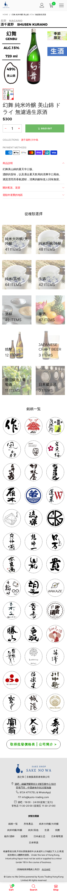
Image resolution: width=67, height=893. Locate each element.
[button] (5, 128)
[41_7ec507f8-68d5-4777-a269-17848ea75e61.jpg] (12, 610)
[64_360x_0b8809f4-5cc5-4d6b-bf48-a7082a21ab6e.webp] (55, 703)
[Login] (42, 5)
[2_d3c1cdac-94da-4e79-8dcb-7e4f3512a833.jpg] (12, 472)
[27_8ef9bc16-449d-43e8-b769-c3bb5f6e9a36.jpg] (12, 449)
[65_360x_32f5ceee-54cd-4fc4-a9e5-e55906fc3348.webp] (33, 726)
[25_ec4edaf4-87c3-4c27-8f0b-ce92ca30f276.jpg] (55, 680)
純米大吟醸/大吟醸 (49, 823)
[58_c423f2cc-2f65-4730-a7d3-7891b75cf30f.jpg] (33, 518)
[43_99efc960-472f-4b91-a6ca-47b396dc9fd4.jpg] (12, 564)
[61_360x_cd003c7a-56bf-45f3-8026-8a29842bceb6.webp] (12, 703)
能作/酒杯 (9, 836)
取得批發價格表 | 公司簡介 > (33, 744)
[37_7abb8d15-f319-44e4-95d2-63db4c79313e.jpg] (33, 588)
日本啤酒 (33, 842)
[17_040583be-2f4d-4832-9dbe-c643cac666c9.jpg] (33, 703)
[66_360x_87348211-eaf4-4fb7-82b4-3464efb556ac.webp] (55, 726)
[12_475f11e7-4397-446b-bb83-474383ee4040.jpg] (33, 634)
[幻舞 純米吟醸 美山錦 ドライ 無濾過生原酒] (33, 51)
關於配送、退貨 (11, 187)
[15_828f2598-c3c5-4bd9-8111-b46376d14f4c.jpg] (12, 588)
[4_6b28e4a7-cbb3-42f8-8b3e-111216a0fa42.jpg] (33, 426)
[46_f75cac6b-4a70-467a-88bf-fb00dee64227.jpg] (33, 542)
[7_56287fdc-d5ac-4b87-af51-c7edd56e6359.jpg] (55, 472)
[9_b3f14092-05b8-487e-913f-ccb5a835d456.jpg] (33, 496)
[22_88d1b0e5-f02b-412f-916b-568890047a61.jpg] (55, 634)
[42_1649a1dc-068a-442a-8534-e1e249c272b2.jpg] (12, 542)
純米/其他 (33, 830)
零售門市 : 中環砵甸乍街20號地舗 (33, 787)
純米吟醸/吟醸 (14, 830)
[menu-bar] (61, 5)
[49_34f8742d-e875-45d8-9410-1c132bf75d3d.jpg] (12, 656)
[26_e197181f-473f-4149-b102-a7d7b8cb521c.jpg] (12, 680)
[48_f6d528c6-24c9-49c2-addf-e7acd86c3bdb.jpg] (55, 518)
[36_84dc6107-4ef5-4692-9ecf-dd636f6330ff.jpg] (55, 426)
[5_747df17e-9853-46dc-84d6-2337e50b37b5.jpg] (33, 680)
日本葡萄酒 (57, 836)
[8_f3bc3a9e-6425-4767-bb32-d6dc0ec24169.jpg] (12, 496)
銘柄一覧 (13, 823)
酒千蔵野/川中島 (29, 139)
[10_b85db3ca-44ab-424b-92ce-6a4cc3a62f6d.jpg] (55, 449)
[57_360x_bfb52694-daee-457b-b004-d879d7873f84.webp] (12, 518)
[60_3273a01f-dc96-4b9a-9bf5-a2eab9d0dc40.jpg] (33, 449)
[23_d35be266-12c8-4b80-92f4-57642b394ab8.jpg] (12, 634)
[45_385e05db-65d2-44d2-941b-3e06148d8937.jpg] (33, 564)
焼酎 (57, 830)
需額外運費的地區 (13, 194)
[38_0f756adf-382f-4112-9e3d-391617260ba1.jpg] (33, 610)
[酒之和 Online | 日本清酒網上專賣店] (6, 5)
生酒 (46, 830)
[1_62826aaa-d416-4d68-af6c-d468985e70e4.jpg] (12, 426)
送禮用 (24, 836)
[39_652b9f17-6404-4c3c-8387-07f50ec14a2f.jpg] (55, 588)
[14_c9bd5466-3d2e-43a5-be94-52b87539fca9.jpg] (55, 610)
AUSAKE (46, 869)
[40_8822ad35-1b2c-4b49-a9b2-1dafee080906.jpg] (55, 564)
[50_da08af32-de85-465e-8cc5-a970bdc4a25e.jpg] (33, 656)
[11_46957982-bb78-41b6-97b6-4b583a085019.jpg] (55, 496)
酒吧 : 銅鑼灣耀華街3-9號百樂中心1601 (35, 784)
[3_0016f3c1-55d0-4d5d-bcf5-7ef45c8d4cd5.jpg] (33, 472)
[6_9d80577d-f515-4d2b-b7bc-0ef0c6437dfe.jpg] (55, 656)
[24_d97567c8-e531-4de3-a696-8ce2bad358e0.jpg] (12, 726)
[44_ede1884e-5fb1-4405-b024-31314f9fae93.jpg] (55, 542)
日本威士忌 (39, 836)
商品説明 (8, 163)
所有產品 (28, 823)
